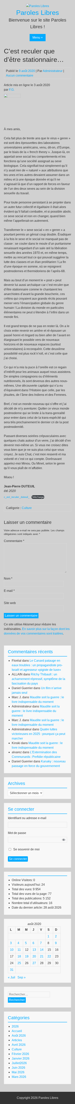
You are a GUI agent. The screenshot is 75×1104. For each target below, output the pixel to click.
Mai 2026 (18, 1072)
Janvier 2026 (20, 1058)
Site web (10, 603)
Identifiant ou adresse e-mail (27, 818)
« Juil (11, 977)
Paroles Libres (37, 12)
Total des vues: (22, 889)
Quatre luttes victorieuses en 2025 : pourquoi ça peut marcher (38, 734)
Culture (27, 508)
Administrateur (52, 71)
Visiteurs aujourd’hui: (26, 884)
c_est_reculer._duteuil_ (16, 497)
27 (34, 963)
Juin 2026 (18, 1067)
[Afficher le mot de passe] (63, 839)
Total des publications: (27, 898)
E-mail (9, 590)
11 (19, 949)
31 (11, 969)
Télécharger (37, 497)
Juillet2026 (19, 1063)
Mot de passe (17, 833)
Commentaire (14, 541)
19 (26, 956)
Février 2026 (20, 1054)
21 (41, 956)
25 (19, 963)
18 (19, 956)
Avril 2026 (19, 1044)
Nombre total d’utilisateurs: (30, 903)
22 (49, 956)
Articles (17, 1040)
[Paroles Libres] (37, 6)
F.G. (11, 89)
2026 (15, 1026)
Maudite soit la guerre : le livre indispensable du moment (36, 711)
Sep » (22, 977)
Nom (8, 578)
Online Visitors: (22, 880)
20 (34, 956)
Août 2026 (19, 1035)
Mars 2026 (19, 1076)
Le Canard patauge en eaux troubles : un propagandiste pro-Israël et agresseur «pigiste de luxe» (37, 665)
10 (11, 949)
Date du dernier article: (27, 907)
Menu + (37, 37)
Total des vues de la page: (30, 893)
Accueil (17, 1031)
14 (41, 949)
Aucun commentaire (19, 75)
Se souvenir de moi (26, 849)
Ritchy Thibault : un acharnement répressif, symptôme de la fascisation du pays (38, 679)
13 (34, 949)
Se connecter (18, 858)
